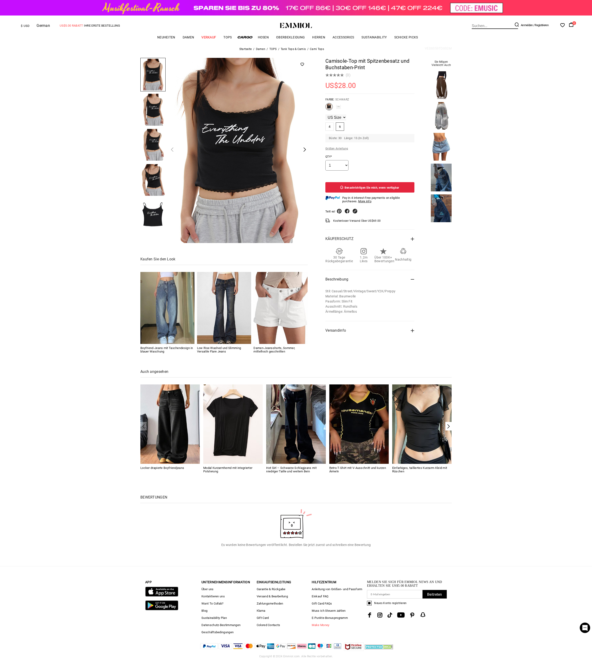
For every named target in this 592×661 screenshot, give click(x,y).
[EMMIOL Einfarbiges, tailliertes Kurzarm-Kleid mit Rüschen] (422, 424)
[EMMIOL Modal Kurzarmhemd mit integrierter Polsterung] (233, 424)
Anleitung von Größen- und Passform (337, 589)
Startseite (245, 49)
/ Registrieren (541, 25)
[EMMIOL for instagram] (379, 615)
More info (364, 201)
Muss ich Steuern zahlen (328, 610)
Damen (188, 37)
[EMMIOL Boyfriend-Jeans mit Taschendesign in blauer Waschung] (167, 308)
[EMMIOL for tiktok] (390, 615)
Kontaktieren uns (213, 596)
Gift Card (263, 618)
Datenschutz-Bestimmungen (220, 625)
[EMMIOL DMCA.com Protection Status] (379, 649)
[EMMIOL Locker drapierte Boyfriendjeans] (170, 424)
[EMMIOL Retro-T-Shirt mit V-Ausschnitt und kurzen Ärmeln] (359, 424)
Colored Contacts (268, 625)
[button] (448, 426)
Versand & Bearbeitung (272, 596)
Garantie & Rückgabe (271, 589)
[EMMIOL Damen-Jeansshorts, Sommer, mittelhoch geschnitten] (280, 308)
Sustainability (374, 37)
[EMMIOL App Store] (161, 595)
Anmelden (527, 25)
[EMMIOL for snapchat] (423, 614)
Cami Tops (317, 49)
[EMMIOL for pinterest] (412, 615)
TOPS (227, 37)
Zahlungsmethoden (270, 603)
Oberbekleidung (290, 37)
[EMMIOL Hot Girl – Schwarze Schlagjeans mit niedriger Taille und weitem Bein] (296, 424)
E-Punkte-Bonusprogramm (330, 618)
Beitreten (434, 594)
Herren (318, 37)
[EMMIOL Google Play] (161, 609)
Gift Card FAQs (322, 603)
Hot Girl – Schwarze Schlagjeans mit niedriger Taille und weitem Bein (291, 469)
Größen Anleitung (336, 148)
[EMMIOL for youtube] (400, 615)
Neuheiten (166, 37)
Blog (204, 610)
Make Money (320, 625)
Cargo (245, 37)
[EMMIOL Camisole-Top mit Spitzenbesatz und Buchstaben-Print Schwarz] (329, 108)
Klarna (261, 610)
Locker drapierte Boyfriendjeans (162, 468)
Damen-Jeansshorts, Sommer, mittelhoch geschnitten (274, 349)
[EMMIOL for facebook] (369, 615)
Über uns (207, 589)
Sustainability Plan (214, 618)
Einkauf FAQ (320, 596)
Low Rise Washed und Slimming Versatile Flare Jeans (219, 349)
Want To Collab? (212, 603)
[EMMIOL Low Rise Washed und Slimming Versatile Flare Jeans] (224, 308)
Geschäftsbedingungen (217, 632)
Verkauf (208, 37)
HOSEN (263, 37)
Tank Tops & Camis (293, 49)
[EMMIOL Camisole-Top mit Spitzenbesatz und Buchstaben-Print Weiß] (339, 108)
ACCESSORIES (343, 37)
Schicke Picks (406, 37)
